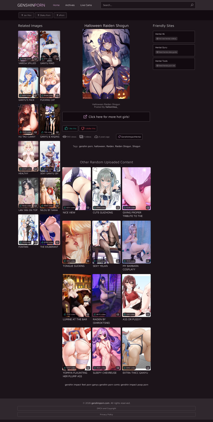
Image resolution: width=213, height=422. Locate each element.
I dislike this (90, 128)
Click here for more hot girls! (109, 117)
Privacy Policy (106, 414)
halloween (99, 146)
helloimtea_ (112, 107)
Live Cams (86, 5)
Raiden (110, 146)
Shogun (136, 146)
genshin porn (86, 146)
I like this (72, 128)
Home (56, 5)
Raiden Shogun (123, 146)
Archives (70, 5)
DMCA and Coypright (106, 408)
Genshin (31, 5)
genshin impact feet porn (78, 384)
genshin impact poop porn (134, 384)
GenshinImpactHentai (131, 136)
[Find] (192, 5)
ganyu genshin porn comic (106, 384)
